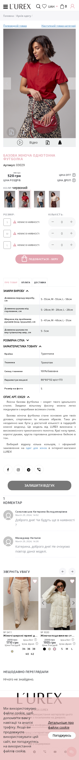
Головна (8, 16)
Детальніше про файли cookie (61, 724)
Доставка (40, 282)
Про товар (11, 282)
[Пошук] (39, 6)
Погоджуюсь (62, 735)
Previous (7, 83)
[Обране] (44, 6)
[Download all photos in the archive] (11, 132)
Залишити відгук (39, 485)
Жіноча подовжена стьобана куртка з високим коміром (58, 635)
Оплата (25, 282)
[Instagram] (18, 469)
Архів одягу (23, 16)
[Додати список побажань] (34, 581)
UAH (51, 6)
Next (72, 83)
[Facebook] (8, 469)
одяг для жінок (36, 448)
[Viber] (38, 469)
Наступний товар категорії (58, 26)
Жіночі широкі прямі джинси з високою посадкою (20, 635)
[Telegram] (28, 469)
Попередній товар (15, 26)
